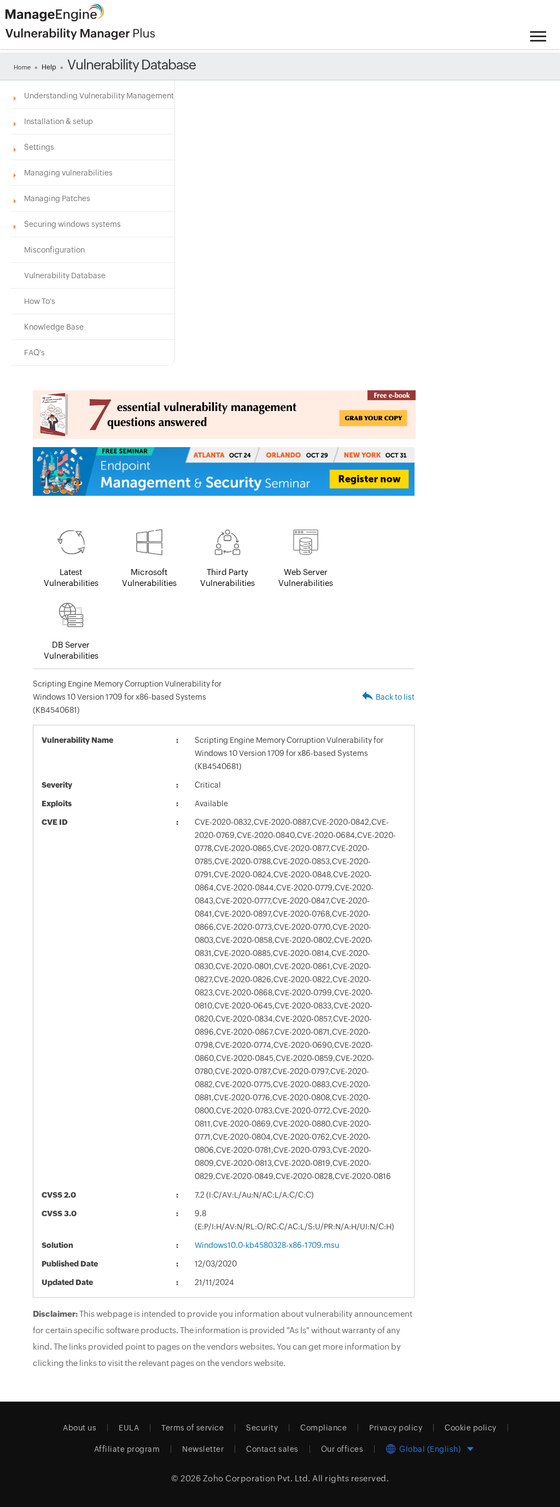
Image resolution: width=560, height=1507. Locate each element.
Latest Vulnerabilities (71, 577)
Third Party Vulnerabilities (227, 577)
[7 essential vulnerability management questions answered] (224, 414)
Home (22, 67)
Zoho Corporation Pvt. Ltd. (257, 1478)
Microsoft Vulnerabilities (149, 577)
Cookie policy (471, 1428)
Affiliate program (127, 1449)
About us (79, 1428)
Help (49, 67)
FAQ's (34, 352)
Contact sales (272, 1449)
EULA (129, 1428)
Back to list (395, 697)
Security (262, 1428)
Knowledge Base (54, 326)
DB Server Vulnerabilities (71, 650)
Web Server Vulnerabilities (305, 577)
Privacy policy (395, 1428)
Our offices (342, 1449)
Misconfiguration (54, 249)
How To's (39, 301)
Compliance (323, 1428)
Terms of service (192, 1428)
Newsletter (203, 1449)
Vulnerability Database (65, 275)
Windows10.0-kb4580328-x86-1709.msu (267, 1245)
